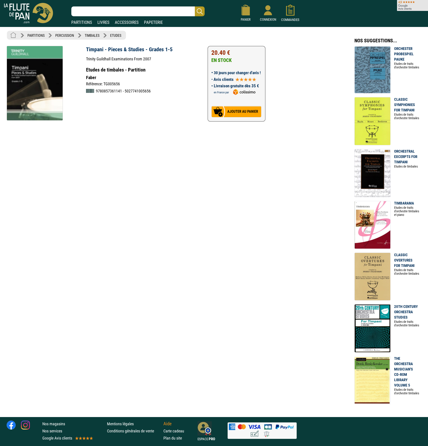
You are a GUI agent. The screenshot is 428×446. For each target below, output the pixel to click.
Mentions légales (120, 423)
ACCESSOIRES (127, 22)
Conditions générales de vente (134, 431)
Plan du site (172, 438)
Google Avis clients (57, 438)
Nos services (52, 431)
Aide (167, 423)
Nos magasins (53, 423)
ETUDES (115, 35)
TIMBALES (92, 35)
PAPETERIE (153, 22)
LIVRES (103, 22)
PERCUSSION (64, 35)
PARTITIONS (81, 22)
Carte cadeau (173, 431)
